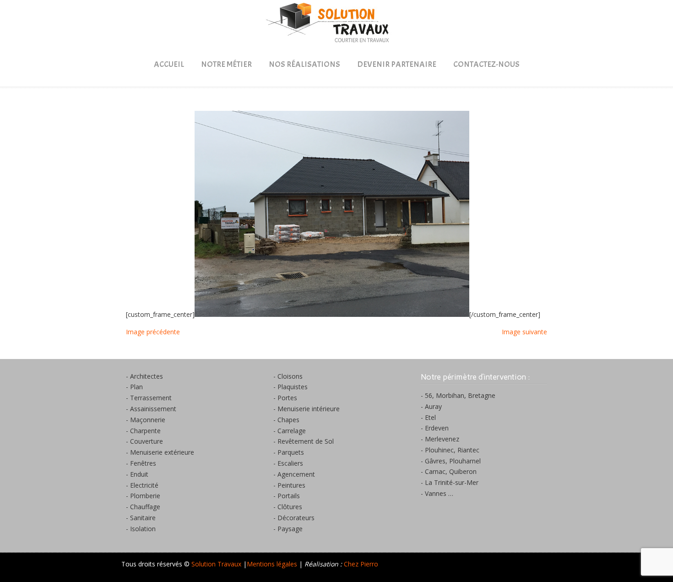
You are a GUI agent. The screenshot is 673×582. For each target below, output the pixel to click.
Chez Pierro (361, 564)
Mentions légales (272, 564)
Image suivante (524, 331)
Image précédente (153, 331)
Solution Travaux (336, 23)
